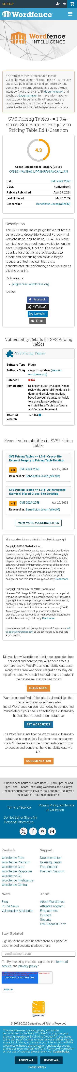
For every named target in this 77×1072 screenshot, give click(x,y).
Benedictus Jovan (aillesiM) (53, 203)
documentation (53, 91)
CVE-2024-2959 (60, 181)
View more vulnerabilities (38, 523)
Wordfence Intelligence (18, 880)
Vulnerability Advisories (17, 911)
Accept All (26, 1060)
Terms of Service (19, 807)
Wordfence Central (14, 885)
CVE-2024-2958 (29, 502)
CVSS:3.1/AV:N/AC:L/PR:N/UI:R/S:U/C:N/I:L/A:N (38, 171)
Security (45, 919)
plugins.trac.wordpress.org (30, 284)
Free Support (49, 867)
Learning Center (51, 862)
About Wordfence (52, 902)
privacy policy (27, 966)
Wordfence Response (17, 871)
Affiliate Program (52, 906)
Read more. (62, 578)
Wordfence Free (13, 858)
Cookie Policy (61, 1051)
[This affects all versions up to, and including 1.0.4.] (39, 415)
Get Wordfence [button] (38, 724)
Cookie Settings (37, 1067)
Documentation (50, 858)
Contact (45, 915)
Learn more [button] (38, 688)
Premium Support (52, 871)
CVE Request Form (53, 924)
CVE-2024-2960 (29, 469)
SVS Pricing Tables (30, 353)
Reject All (51, 1060)
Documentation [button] (38, 761)
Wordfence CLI (12, 876)
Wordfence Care (13, 867)
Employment (49, 911)
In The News (10, 906)
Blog (5, 902)
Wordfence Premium (16, 862)
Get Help (7, 3)
